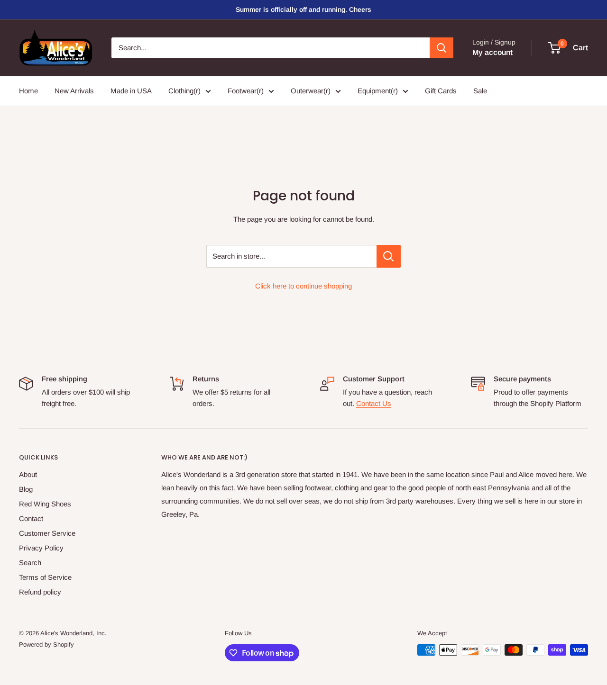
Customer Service (47, 533)
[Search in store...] (389, 256)
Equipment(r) (378, 91)
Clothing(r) (184, 91)
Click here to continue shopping (303, 286)
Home (28, 91)
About (28, 474)
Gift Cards (441, 91)
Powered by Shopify (46, 644)
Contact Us (373, 403)
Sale (480, 91)
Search (30, 563)
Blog (26, 489)
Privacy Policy (41, 548)
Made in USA (131, 91)
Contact (31, 518)
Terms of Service (45, 577)
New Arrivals (74, 91)
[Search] (441, 47)
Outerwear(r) (311, 91)
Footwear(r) (246, 91)
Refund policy (40, 592)
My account (492, 52)
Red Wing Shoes (45, 504)
